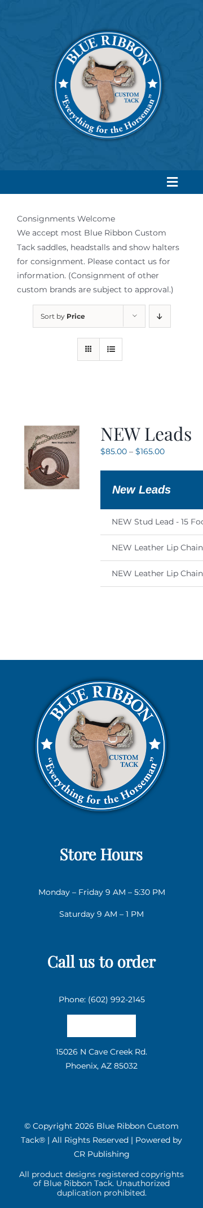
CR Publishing (102, 1154)
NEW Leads (146, 433)
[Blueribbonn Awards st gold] (101, 674)
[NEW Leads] (52, 428)
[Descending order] (160, 316)
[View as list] (111, 349)
